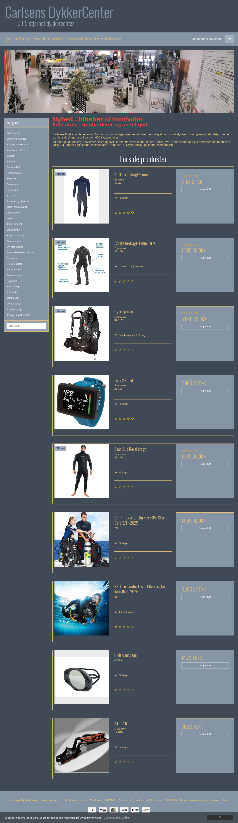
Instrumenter (13, 190)
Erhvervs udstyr (14, 309)
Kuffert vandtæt (14, 224)
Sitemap (227, 800)
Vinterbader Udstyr (16, 150)
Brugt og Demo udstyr (17, 144)
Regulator (12, 178)
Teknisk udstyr (14, 303)
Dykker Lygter (13, 230)
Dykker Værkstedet (16, 139)
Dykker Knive (13, 212)
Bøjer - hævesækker (17, 207)
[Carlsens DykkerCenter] (119, 16)
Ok (220, 817)
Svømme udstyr (14, 275)
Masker (10, 156)
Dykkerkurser (13, 133)
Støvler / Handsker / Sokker (20, 252)
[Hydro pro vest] (82, 335)
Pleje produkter (14, 264)
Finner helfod (13, 167)
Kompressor (13, 298)
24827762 (109, 800)
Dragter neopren (15, 241)
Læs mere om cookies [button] (117, 817)
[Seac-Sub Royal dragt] (82, 473)
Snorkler (11, 161)
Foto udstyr (12, 292)
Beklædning (13, 286)
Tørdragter (12, 258)
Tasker (10, 218)
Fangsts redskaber (16, 235)
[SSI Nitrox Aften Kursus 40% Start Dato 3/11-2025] (82, 541)
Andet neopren (14, 269)
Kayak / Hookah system (18, 315)
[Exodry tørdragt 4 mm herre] (82, 267)
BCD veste (12, 195)
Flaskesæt (12, 281)
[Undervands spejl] (82, 679)
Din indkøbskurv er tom (207, 38)
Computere (12, 184)
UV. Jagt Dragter (15, 247)
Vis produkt (205, 189)
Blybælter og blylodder (18, 201)
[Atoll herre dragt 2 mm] (82, 198)
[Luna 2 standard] (82, 404)
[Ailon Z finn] (82, 747)
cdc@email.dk (135, 800)
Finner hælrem (14, 173)
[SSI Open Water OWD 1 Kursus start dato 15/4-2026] (82, 610)
